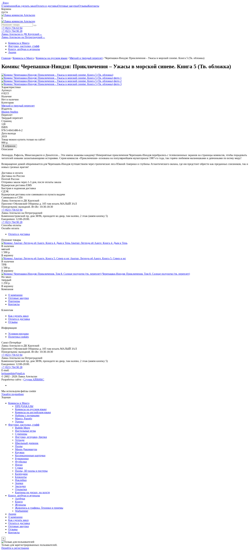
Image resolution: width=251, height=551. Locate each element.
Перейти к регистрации (15, 548)
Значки (19, 483)
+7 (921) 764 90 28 (11, 31)
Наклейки (21, 480)
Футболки (21, 461)
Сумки (19, 467)
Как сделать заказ (26, 5)
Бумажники (22, 458)
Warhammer (21, 510)
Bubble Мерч (22, 427)
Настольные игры (25, 430)
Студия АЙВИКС (33, 379)
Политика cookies (18, 336)
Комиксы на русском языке (31, 409)
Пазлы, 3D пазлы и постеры (31, 470)
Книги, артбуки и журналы (24, 49)
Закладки (20, 486)
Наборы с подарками (27, 415)
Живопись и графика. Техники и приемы (39, 507)
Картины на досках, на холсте (32, 492)
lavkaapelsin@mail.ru (13, 373)
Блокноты (21, 477)
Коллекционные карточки (30, 455)
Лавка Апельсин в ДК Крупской (21, 34)
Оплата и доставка (47, 5)
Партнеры (14, 301)
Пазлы (19, 446)
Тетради (19, 440)
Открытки (21, 489)
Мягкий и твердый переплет (18, 105)
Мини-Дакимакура (26, 449)
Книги (19, 501)
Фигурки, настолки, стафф (23, 46)
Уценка (19, 421)
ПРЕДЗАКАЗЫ (24, 406)
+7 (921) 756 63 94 (11, 28)
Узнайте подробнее (12, 394)
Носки (19, 464)
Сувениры (21, 433)
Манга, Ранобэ (23, 418)
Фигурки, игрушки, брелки (31, 437)
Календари (21, 473)
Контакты (93, 5)
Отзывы (83, 5)
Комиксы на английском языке (33, 412)
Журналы (20, 504)
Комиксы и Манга (18, 43)
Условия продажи (18, 333)
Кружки (19, 452)
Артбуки (20, 498)
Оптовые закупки (68, 5)
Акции (12, 52)
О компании (8, 5)
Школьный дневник (26, 443)
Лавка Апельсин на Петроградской (23, 37)
